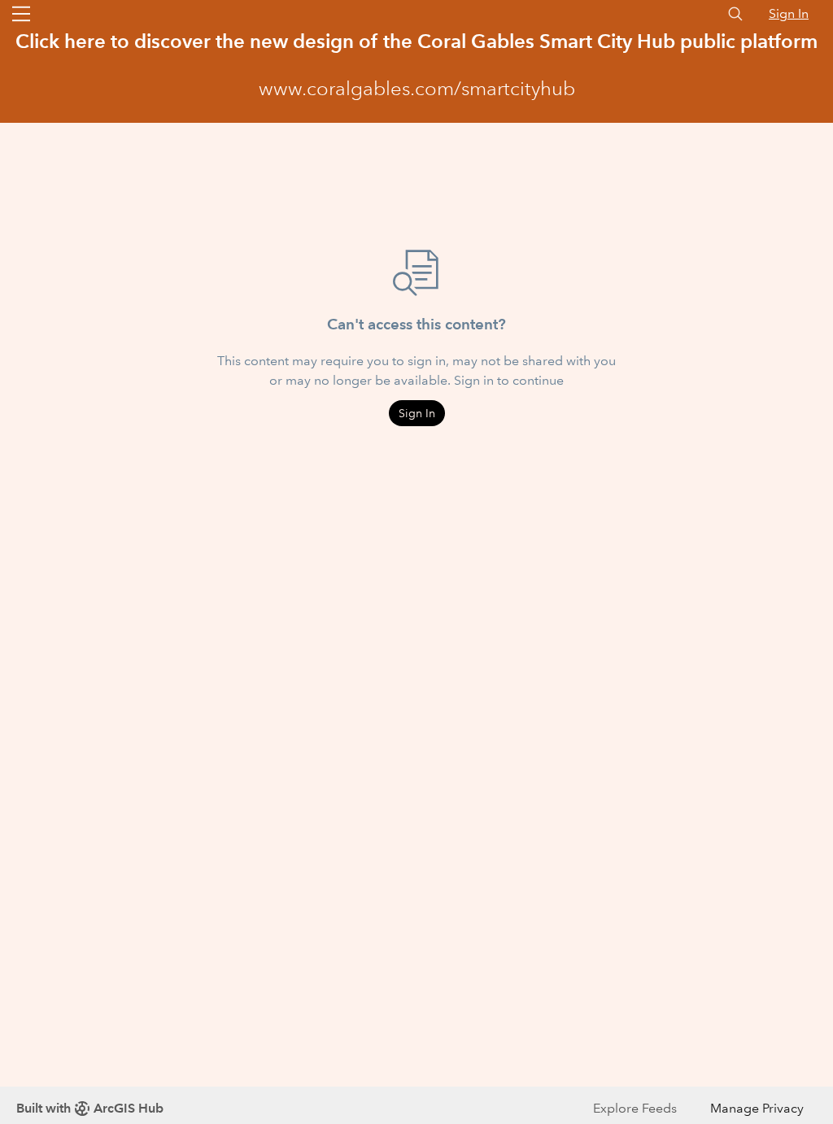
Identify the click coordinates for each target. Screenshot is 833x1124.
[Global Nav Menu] (21, 14)
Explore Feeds (635, 1108)
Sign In (789, 13)
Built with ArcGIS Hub (90, 1108)
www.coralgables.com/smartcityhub (417, 88)
